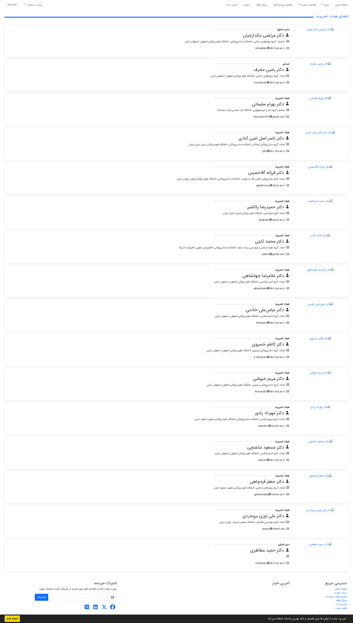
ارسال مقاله (261, 5)
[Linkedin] (95, 608)
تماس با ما (232, 5)
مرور (327, 5)
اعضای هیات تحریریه (336, 597)
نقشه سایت (341, 608)
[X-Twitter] (104, 608)
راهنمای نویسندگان (283, 5)
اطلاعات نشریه (308, 5)
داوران (246, 5)
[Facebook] (113, 608)
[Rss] (87, 608)
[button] (265, 619)
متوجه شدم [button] (12, 618)
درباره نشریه (340, 593)
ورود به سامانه (34, 5)
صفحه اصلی (341, 5)
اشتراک (41, 597)
